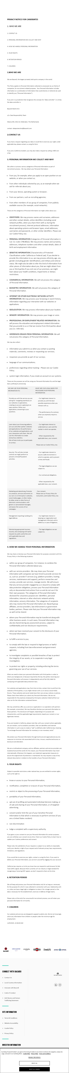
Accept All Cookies (34, 1069)
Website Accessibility (11, 1023)
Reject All (34, 1063)
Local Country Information (13, 983)
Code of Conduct (10, 993)
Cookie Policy (18, 234)
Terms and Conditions (45, 1054)
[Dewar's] (47, 949)
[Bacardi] (6, 949)
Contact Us (8, 978)
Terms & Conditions (10, 1018)
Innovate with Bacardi (11, 988)
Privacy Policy (8, 1033)
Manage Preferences (34, 1057)
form (36, 144)
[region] (34, 1060)
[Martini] (37, 949)
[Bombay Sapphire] (60, 950)
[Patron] (26, 949)
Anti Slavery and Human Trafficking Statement (12, 999)
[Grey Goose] (16, 949)
